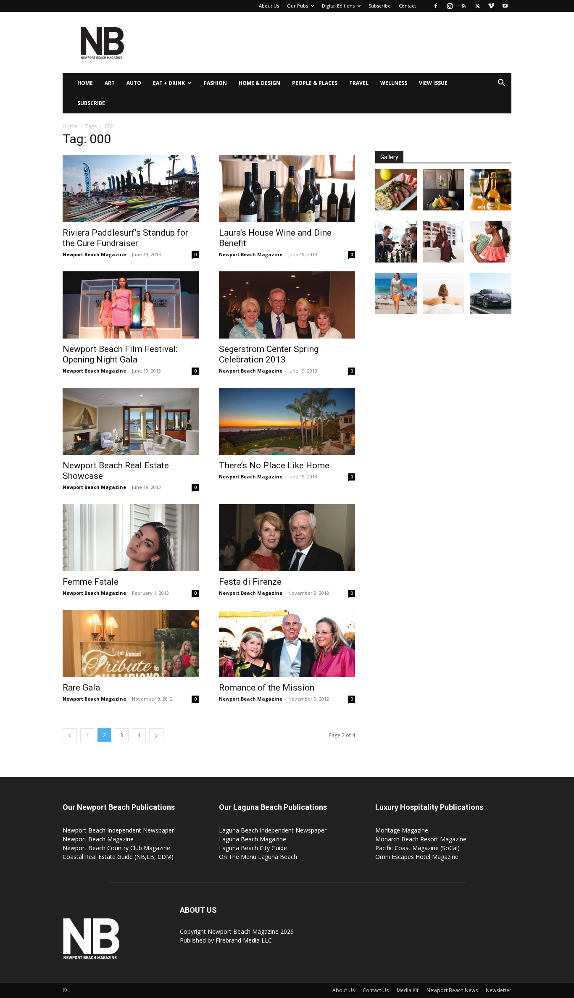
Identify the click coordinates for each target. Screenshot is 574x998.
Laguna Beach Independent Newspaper (272, 830)
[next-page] (156, 735)
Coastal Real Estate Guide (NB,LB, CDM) (118, 857)
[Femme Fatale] (131, 537)
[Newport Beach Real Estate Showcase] (131, 421)
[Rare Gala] (131, 643)
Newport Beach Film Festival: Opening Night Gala (120, 354)
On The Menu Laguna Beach (258, 857)
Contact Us (376, 990)
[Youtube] (505, 6)
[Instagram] (449, 6)
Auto (133, 83)
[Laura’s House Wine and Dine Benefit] (287, 188)
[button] (501, 84)
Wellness (393, 83)
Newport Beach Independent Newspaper (118, 830)
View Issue (433, 83)
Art (110, 83)
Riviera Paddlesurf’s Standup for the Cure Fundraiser (125, 238)
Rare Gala (81, 688)
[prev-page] (70, 735)
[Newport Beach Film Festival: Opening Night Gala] (131, 305)
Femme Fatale (90, 582)
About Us (269, 6)
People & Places (314, 83)
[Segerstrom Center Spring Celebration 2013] (287, 305)
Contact (407, 6)
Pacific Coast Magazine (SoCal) (417, 848)
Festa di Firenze (250, 582)
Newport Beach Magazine (94, 254)
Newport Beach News (452, 990)
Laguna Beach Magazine (252, 839)
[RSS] (463, 6)
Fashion (215, 83)
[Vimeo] (491, 6)
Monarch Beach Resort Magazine (420, 839)
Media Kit (408, 990)
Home (85, 83)
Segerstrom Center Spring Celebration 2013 (269, 354)
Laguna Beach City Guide (253, 848)
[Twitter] (477, 6)
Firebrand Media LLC (244, 940)
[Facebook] (435, 6)
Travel (359, 83)
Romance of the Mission (266, 688)
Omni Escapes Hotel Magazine (416, 857)
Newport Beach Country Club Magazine (116, 848)
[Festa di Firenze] (287, 537)
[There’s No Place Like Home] (287, 421)
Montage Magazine (401, 830)
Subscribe (380, 6)
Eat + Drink (169, 83)
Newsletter (498, 990)
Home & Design (259, 83)
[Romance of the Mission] (287, 643)
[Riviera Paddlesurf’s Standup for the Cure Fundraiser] (131, 188)
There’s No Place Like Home (274, 465)
